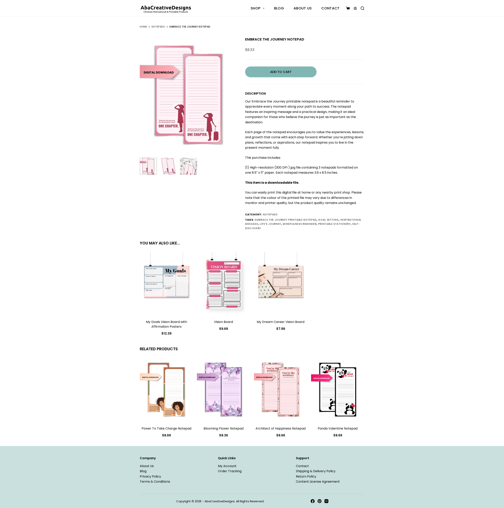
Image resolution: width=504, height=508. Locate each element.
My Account (227, 466)
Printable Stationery (334, 224)
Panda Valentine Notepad (338, 428)
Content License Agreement (318, 481)
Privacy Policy (150, 476)
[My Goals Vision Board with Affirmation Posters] (166, 284)
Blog (279, 8)
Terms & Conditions (155, 481)
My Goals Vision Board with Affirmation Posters (166, 324)
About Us (303, 8)
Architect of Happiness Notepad (281, 428)
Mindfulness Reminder (299, 224)
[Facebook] (313, 501)
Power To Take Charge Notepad (166, 428)
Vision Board (223, 322)
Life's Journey (270, 224)
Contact (330, 8)
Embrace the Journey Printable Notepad (286, 220)
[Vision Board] (223, 284)
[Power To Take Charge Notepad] (166, 390)
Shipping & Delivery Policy (315, 471)
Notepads (270, 214)
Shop (255, 8)
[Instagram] (326, 501)
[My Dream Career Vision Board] (280, 284)
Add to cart (281, 72)
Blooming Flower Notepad (224, 428)
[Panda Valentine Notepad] (337, 390)
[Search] (362, 8)
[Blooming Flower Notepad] (223, 390)
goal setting (328, 220)
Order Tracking (230, 471)
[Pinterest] (319, 501)
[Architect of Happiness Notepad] (280, 390)
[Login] (355, 8)
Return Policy (306, 476)
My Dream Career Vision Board (280, 322)
